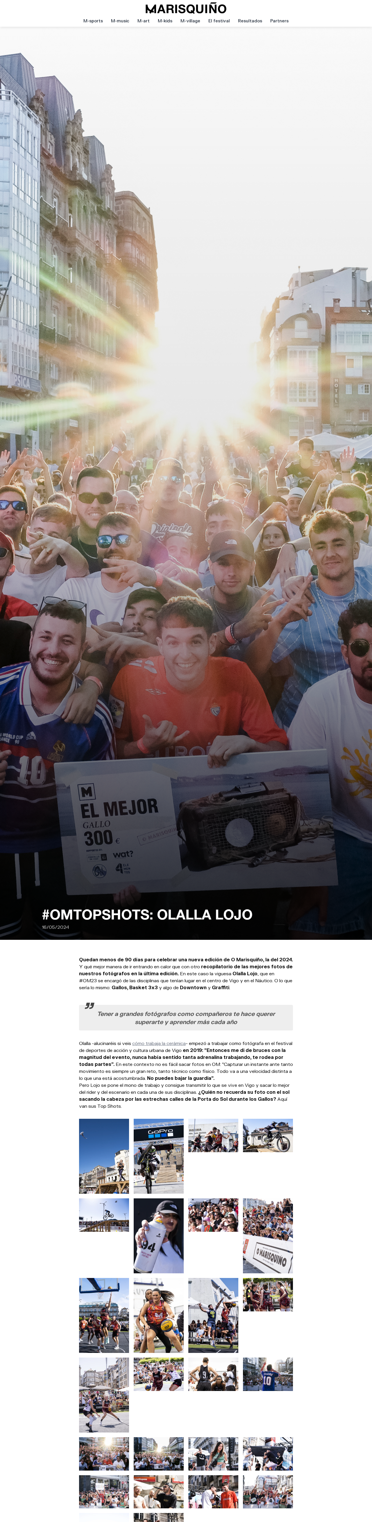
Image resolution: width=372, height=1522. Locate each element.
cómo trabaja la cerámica (159, 1043)
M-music (120, 20)
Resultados (250, 20)
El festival (219, 20)
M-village (190, 20)
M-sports (93, 20)
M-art (143, 20)
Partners (279, 20)
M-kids (165, 20)
